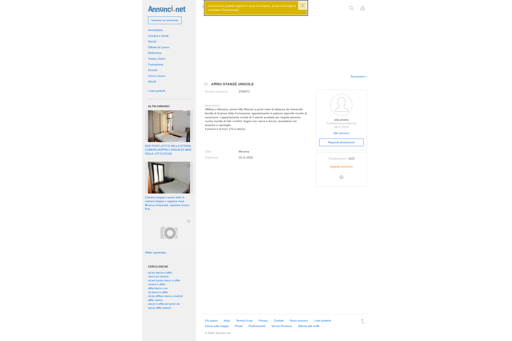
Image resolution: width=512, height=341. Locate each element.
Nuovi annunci (299, 320)
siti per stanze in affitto (160, 272)
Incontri (152, 70)
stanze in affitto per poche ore (164, 304)
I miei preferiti (156, 90)
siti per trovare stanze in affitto (164, 280)
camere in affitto (156, 284)
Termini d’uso (244, 320)
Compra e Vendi (158, 35)
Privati (239, 326)
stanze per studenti (158, 276)
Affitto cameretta (155, 252)
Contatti (279, 320)
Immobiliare (155, 30)
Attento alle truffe (309, 326)
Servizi (152, 41)
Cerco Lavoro (156, 75)
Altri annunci (341, 133)
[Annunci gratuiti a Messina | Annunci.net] (167, 8)
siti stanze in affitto (158, 292)
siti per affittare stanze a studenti (165, 296)
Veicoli (152, 81)
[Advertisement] (284, 41)
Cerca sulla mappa (217, 326)
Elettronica (154, 52)
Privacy (263, 320)
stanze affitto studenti (159, 308)
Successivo (358, 76)
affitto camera (155, 300)
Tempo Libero (156, 58)
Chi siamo (211, 320)
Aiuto (227, 320)
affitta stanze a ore (158, 288)
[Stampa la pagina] (341, 180)
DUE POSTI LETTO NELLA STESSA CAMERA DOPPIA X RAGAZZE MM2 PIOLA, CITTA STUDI (168, 149)
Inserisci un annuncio (164, 20)
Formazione (155, 64)
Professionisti (257, 326)
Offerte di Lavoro (158, 47)
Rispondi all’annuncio (341, 142)
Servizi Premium (281, 326)
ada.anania (341, 119)
